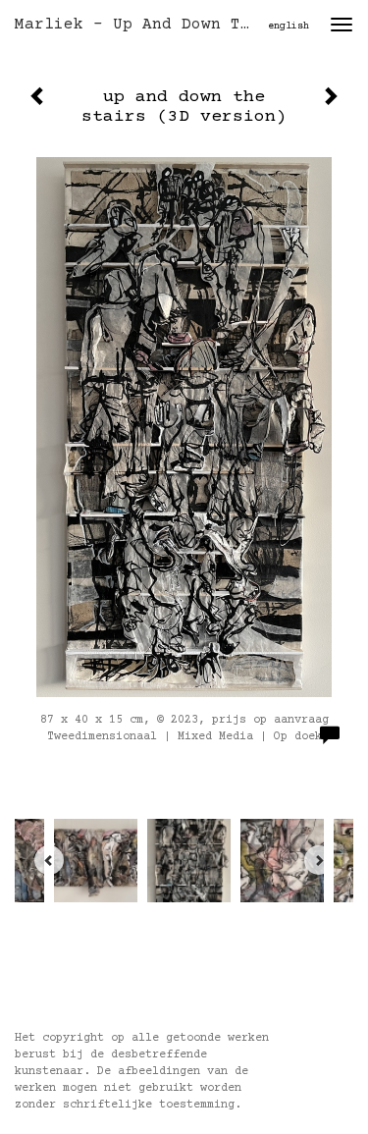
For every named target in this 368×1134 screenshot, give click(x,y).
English (288, 26)
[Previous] (49, 860)
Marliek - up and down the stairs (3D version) (141, 24)
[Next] (319, 860)
